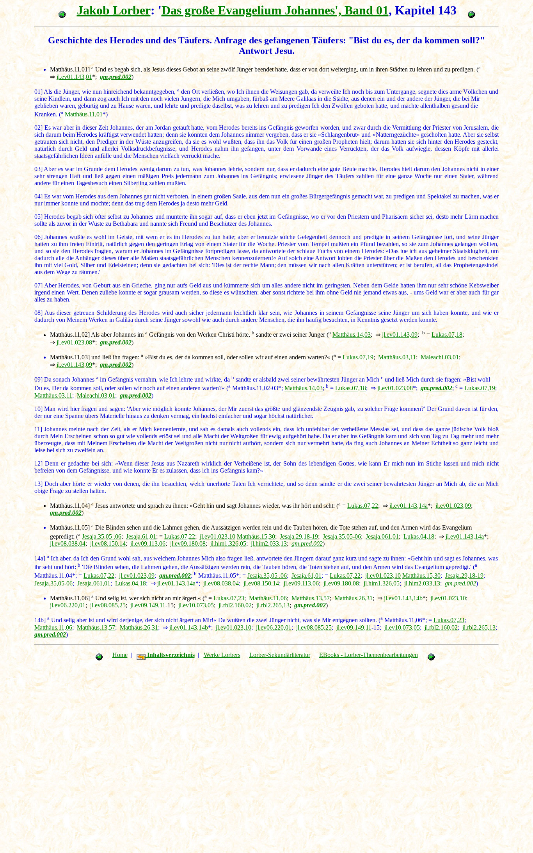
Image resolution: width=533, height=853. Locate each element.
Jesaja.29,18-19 (299, 536)
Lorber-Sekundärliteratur (279, 654)
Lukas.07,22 (362, 505)
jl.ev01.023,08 (74, 342)
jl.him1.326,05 (228, 543)
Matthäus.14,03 (351, 335)
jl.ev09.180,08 (188, 543)
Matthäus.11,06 (268, 598)
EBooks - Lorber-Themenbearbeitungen (368, 654)
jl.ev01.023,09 (453, 505)
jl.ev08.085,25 (108, 605)
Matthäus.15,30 (256, 536)
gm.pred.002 (307, 543)
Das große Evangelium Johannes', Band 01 (275, 10)
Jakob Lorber (114, 10)
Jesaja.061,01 (382, 536)
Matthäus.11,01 (84, 114)
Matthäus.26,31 (353, 598)
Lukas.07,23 (228, 598)
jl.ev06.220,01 (67, 605)
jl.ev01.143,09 (400, 335)
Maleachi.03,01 (440, 357)
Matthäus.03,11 (397, 357)
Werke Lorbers (222, 654)
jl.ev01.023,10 (217, 536)
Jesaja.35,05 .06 (101, 536)
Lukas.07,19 (358, 357)
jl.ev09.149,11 (147, 605)
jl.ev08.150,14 (108, 543)
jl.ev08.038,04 (67, 543)
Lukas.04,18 (418, 536)
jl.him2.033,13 (269, 543)
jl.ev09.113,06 (147, 543)
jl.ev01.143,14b (403, 598)
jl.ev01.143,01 (74, 76)
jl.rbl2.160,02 (235, 605)
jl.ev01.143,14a (408, 505)
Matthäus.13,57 (310, 598)
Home (120, 654)
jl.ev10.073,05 (196, 605)
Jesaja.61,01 (141, 536)
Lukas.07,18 (447, 335)
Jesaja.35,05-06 (342, 536)
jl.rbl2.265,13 (273, 605)
